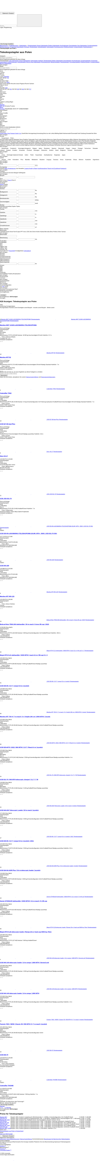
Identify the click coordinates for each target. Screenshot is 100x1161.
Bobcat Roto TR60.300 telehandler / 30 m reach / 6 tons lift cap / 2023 (24, 624)
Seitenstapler (50, 47)
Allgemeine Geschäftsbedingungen (10, 1139)
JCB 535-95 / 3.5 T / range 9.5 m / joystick (14, 686)
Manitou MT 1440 (5, 1125)
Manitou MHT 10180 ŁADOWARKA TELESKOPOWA (18, 325)
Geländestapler (42, 47)
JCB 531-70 (3, 1118)
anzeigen (3, 295)
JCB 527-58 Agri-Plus (7, 424)
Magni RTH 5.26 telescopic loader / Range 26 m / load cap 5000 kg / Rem (25, 932)
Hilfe (6, 1134)
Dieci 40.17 (4, 456)
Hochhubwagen (64, 45)
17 (5, 1107)
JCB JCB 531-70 (6, 498)
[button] (50, 35)
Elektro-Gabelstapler (54, 45)
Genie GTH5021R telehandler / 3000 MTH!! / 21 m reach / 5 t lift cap (23, 901)
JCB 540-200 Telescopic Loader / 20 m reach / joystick (19, 810)
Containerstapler (78, 47)
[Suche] (29, 20)
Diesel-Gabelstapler (42, 45)
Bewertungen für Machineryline (52, 1139)
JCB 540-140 (3, 1124)
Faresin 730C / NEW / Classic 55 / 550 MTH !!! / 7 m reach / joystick (23, 1024)
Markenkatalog (65, 1139)
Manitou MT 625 (4, 1122)
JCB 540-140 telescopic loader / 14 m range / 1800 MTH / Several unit (24, 962)
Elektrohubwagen (5, 47)
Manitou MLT (3, 1117)
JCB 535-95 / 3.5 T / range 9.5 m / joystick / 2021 (17, 841)
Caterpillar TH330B (6, 1085)
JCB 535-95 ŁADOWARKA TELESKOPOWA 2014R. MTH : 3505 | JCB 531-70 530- (28, 533)
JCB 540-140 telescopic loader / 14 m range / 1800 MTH (19, 993)
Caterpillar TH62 (5, 393)
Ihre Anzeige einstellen (7, 1104)
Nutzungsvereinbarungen (48, 377)
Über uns (2, 1134)
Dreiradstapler (73, 45)
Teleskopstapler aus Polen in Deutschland (11, 1131)
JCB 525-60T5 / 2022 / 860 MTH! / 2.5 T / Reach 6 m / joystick (21, 747)
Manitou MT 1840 (5, 1120)
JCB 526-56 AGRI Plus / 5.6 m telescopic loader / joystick (20, 870)
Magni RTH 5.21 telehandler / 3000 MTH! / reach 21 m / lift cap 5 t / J (24, 655)
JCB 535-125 (3, 1127)
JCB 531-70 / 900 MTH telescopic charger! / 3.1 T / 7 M (19, 779)
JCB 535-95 (3, 1121)
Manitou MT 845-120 (7, 596)
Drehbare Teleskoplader (30, 47)
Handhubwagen (87, 47)
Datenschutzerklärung (26, 1139)
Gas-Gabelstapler (82, 45)
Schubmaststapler (92, 45)
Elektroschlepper (68, 47)
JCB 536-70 (4, 1055)
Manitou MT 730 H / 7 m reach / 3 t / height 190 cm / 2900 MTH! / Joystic (25, 716)
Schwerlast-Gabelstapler (17, 47)
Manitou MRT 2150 (5, 1128)
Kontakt (10, 1134)
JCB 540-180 (4, 565)
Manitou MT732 (5, 357)
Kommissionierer (59, 47)
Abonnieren (4, 375)
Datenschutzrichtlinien (32, 377)
